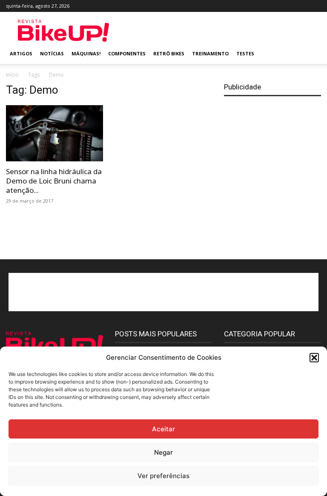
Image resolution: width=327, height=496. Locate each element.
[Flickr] (272, 6)
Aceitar (163, 429)
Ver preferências (163, 476)
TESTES (245, 53)
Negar (163, 452)
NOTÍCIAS (52, 53)
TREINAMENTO (210, 53)
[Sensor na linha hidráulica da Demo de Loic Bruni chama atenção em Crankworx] (54, 133)
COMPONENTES (127, 53)
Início (12, 74)
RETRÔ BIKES (168, 53)
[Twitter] (300, 6)
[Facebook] (258, 6)
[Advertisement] (221, 30)
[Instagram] (286, 6)
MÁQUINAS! (86, 53)
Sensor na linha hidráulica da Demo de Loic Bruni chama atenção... (54, 180)
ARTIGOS (21, 53)
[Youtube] (314, 6)
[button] (314, 357)
